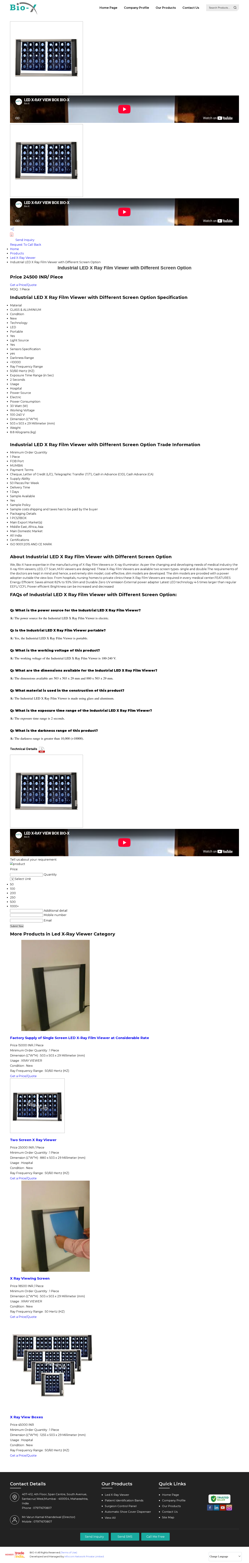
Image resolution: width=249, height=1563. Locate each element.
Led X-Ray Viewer (23, 258)
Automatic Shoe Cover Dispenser (128, 1511)
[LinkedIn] (216, 1510)
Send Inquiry (24, 240)
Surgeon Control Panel (121, 1506)
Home (14, 249)
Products (17, 253)
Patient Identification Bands (124, 1500)
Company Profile (136, 7)
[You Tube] (223, 1510)
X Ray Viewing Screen (30, 1278)
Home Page (108, 7)
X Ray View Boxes (26, 1417)
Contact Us (190, 7)
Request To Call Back (25, 244)
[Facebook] (210, 1510)
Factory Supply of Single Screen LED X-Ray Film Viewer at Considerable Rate (79, 1038)
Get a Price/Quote (23, 285)
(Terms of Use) (69, 1552)
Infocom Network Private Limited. (84, 1556)
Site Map (168, 1517)
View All (110, 1517)
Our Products (166, 7)
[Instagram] (229, 1510)
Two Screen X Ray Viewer (33, 1140)
